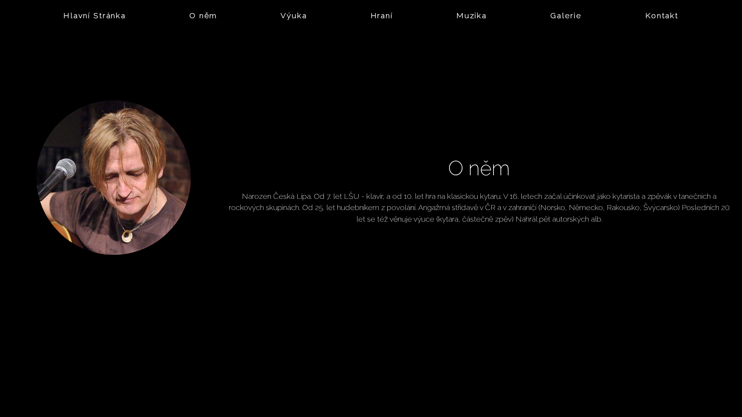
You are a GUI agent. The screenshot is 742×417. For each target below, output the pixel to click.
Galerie (566, 15)
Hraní (382, 15)
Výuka (294, 15)
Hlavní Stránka (94, 15)
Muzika (471, 15)
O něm (203, 15)
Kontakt (662, 15)
